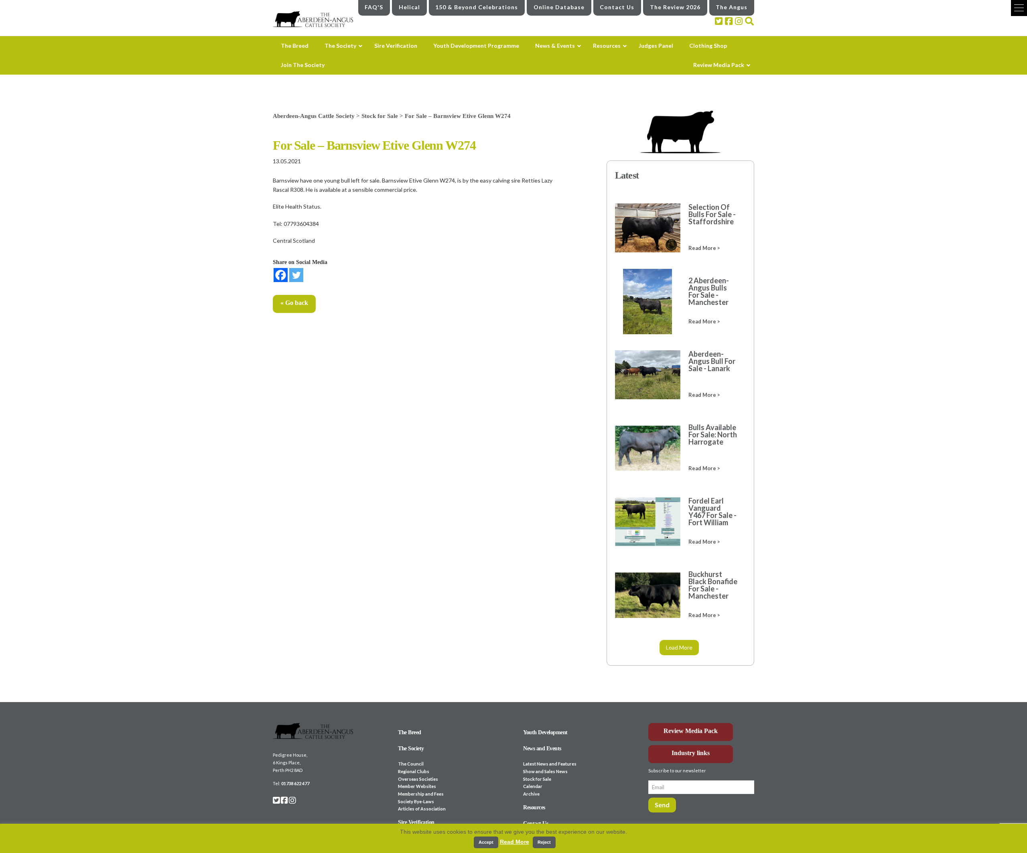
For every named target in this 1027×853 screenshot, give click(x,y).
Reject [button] (544, 842)
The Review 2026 (675, 7)
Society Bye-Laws (416, 801)
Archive (531, 793)
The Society (411, 748)
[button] (1019, 8)
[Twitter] (296, 275)
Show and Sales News (545, 771)
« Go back (294, 302)
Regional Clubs (413, 771)
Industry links (691, 752)
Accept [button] (486, 842)
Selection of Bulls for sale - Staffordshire (712, 214)
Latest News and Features (549, 763)
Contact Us (617, 7)
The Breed (409, 732)
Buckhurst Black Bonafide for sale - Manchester (712, 585)
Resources (534, 807)
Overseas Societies (418, 779)
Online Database (559, 7)
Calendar (532, 786)
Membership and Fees (421, 793)
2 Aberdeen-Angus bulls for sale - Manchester (708, 291)
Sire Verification (416, 822)
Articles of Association (422, 808)
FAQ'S (374, 7)
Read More (514, 842)
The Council (411, 763)
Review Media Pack (691, 730)
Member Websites (417, 786)
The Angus (731, 7)
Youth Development (545, 732)
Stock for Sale (537, 779)
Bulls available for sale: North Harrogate (712, 434)
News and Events (542, 748)
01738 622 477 (295, 783)
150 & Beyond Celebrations (476, 7)
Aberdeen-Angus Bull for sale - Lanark (711, 361)
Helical (409, 7)
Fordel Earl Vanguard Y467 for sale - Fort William (712, 511)
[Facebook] (281, 275)
